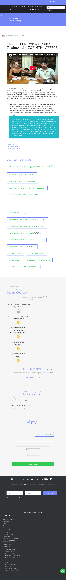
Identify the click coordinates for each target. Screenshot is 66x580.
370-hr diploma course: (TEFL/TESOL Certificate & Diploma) (18, 318)
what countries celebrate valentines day (23, 267)
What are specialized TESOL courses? (21, 174)
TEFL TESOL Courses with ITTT (12, 553)
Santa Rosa (6, 521)
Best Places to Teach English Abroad (11, 561)
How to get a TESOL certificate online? (22, 181)
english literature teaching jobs (38, 260)
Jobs (25, 30)
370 (18, 322)
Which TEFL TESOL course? (11, 568)
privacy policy (24, 498)
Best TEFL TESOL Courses (11, 551)
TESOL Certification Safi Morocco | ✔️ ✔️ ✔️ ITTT (25, 233)
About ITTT (11, 30)
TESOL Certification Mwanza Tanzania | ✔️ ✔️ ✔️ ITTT (26, 226)
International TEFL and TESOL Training (18, 20)
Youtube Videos (7, 546)
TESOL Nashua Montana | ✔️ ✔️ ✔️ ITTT (22, 246)
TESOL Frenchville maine (8, 519)
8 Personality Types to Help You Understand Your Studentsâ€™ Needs (32, 167)
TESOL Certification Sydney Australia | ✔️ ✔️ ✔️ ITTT (26, 240)
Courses (19, 30)
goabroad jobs (14, 260)
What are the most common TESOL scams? (23, 195)
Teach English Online (10, 549)
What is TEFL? (8, 566)
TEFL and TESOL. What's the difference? (11, 558)
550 (18, 312)
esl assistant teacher (36, 253)
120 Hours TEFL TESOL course (12, 570)
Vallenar (5, 525)
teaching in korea (15, 253)
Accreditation (33, 30)
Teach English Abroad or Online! (12, 555)
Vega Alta (5, 527)
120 (18, 360)
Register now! (33, 464)
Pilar (4, 523)
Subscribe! (50, 493)
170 (18, 348)
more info (32, 299)
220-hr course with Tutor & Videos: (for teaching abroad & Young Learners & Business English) (18, 330)
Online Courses (56, 1)
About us (6, 515)
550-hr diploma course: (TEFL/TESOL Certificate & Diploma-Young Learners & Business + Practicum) (18, 306)
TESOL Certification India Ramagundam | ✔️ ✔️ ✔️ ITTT (27, 219)
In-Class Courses (13, 146)
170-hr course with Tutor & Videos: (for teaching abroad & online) (18, 343)
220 (18, 336)
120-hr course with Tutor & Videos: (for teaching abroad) (18, 355)
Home (4, 30)
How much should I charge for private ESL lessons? (27, 188)
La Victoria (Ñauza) (7, 530)
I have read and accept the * (18, 498)
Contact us (44, 30)
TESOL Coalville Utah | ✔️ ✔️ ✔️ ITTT (21, 213)
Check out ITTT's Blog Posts (19, 159)
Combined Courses (14, 148)
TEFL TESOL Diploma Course (11, 564)
